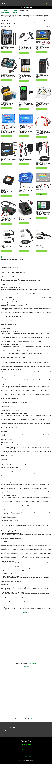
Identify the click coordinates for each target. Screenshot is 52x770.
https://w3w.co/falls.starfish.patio (26, 744)
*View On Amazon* (6, 51)
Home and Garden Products (32, 663)
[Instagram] (26, 756)
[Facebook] (18, 756)
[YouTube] (30, 756)
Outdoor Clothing (34, 718)
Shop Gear (23, 7)
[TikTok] (34, 756)
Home (2, 10)
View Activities (29, 7)
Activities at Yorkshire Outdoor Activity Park (9, 727)
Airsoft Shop (11, 10)
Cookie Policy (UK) (23, 749)
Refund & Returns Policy (31, 749)
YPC (2, 731)
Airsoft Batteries (16, 10)
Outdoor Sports (5, 10)
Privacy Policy (17, 749)
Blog (36, 749)
